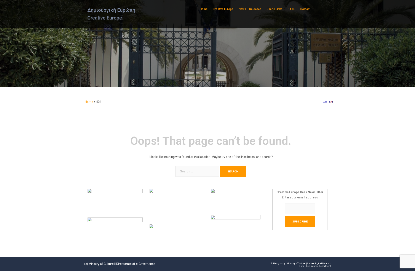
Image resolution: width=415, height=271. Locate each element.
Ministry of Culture (101, 264)
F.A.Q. (291, 9)
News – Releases (250, 9)
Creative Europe (223, 9)
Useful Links (274, 9)
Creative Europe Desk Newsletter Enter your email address (300, 194)
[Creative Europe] (111, 14)
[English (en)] (331, 102)
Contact (305, 9)
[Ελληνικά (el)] (325, 102)
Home (204, 9)
